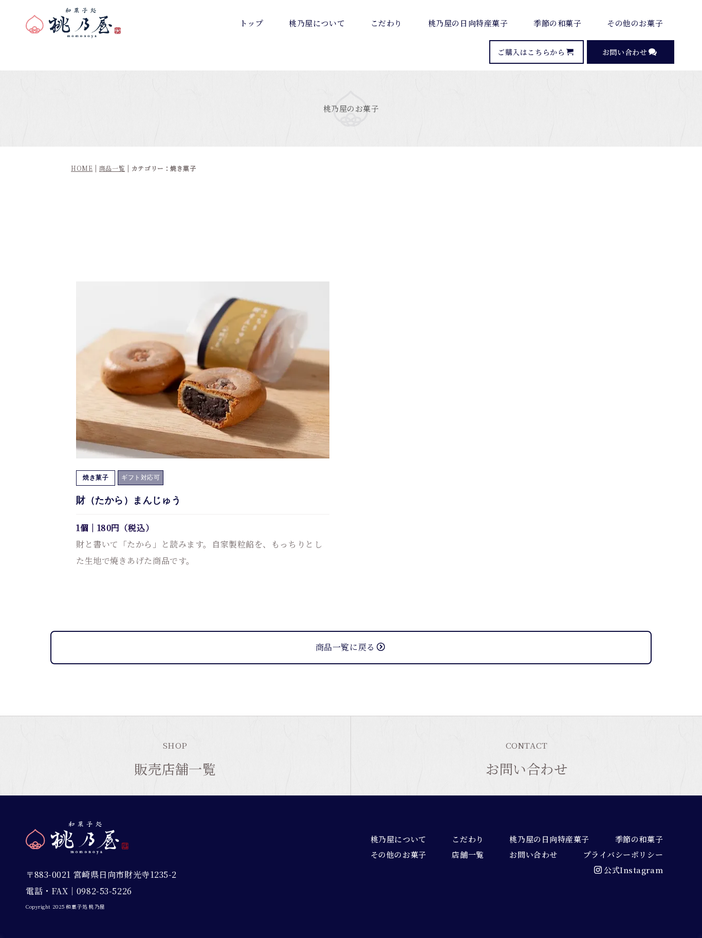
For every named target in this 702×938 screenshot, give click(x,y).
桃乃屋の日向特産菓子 (468, 22)
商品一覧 (112, 168)
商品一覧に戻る (345, 647)
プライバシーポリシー (623, 854)
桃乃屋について (317, 22)
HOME (82, 168)
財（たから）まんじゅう (128, 500)
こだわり (386, 22)
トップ (251, 22)
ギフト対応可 (140, 477)
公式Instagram (633, 869)
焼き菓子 (95, 477)
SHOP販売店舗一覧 (175, 758)
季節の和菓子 (557, 22)
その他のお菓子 (635, 22)
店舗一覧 (468, 854)
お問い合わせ (624, 52)
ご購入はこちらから (531, 52)
